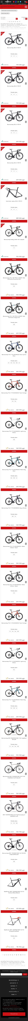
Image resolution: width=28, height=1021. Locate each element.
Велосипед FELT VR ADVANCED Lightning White (14, 662)
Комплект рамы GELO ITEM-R (14, 201)
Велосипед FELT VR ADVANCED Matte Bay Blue (14, 700)
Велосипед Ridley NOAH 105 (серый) (14, 239)
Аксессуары (13, 991)
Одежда (12, 986)
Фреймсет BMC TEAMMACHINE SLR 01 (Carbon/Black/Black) (14, 892)
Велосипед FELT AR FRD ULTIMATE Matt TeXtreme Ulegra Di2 (14, 317)
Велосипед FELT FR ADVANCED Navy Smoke (14, 508)
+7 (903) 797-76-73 (22, 4)
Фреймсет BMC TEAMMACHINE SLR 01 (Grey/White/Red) (14, 930)
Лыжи (13, 994)
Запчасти (13, 983)
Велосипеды (13, 980)
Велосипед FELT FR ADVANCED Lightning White (14, 432)
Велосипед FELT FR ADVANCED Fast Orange (14, 393)
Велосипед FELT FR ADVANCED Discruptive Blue (14, 355)
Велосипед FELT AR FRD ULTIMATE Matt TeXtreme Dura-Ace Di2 (14, 278)
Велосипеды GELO (5, 13)
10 (20, 955)
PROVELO (8, 1)
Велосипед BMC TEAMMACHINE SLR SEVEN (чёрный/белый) (14, 854)
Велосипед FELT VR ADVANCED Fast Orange (14, 623)
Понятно (14, 1014)
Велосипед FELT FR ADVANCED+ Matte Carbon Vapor (14, 547)
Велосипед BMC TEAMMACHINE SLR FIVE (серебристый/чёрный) (14, 777)
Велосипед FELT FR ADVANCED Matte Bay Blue (14, 470)
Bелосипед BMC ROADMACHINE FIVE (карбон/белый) (14, 739)
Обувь (13, 989)
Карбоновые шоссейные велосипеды (9, 10)
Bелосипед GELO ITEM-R (14, 48)
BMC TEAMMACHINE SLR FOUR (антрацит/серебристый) (14, 815)
